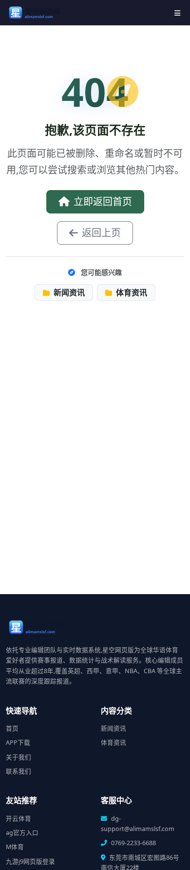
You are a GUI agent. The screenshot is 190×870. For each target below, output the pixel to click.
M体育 (15, 847)
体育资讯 (130, 292)
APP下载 (18, 742)
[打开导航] (177, 13)
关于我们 (18, 757)
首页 (12, 728)
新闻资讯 (68, 292)
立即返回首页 (103, 201)
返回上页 (101, 232)
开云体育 (18, 818)
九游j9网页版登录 (30, 861)
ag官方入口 (22, 833)
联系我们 (18, 771)
